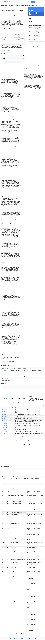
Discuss (30, 47)
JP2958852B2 (4, 448)
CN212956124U (4, 444)
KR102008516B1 (4, 438)
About (10, 638)
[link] (13, 47)
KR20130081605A (4, 433)
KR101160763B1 (4, 436)
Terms (26, 638)
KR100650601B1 (4, 460)
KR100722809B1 (4, 420)
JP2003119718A (4, 427)
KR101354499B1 (4, 440)
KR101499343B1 (4, 414)
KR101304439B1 (4, 425)
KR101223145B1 (4, 431)
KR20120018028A (4, 450)
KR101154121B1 (4, 423)
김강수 (33, 18)
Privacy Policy (31, 638)
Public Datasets (21, 638)
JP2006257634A (4, 442)
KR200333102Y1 (4, 446)
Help (35, 638)
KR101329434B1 (4, 416)
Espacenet (35, 46)
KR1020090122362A (5, 478)
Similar (31, 14)
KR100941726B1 (4, 418)
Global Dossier (39, 46)
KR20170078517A (4, 429)
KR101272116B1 (4, 411)
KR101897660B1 (4, 395)
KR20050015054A (5, 370)
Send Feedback (15, 638)
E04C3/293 (4, 45)
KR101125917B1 (4, 389)
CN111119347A (4, 398)
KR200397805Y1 (4, 373)
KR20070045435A (5, 376)
